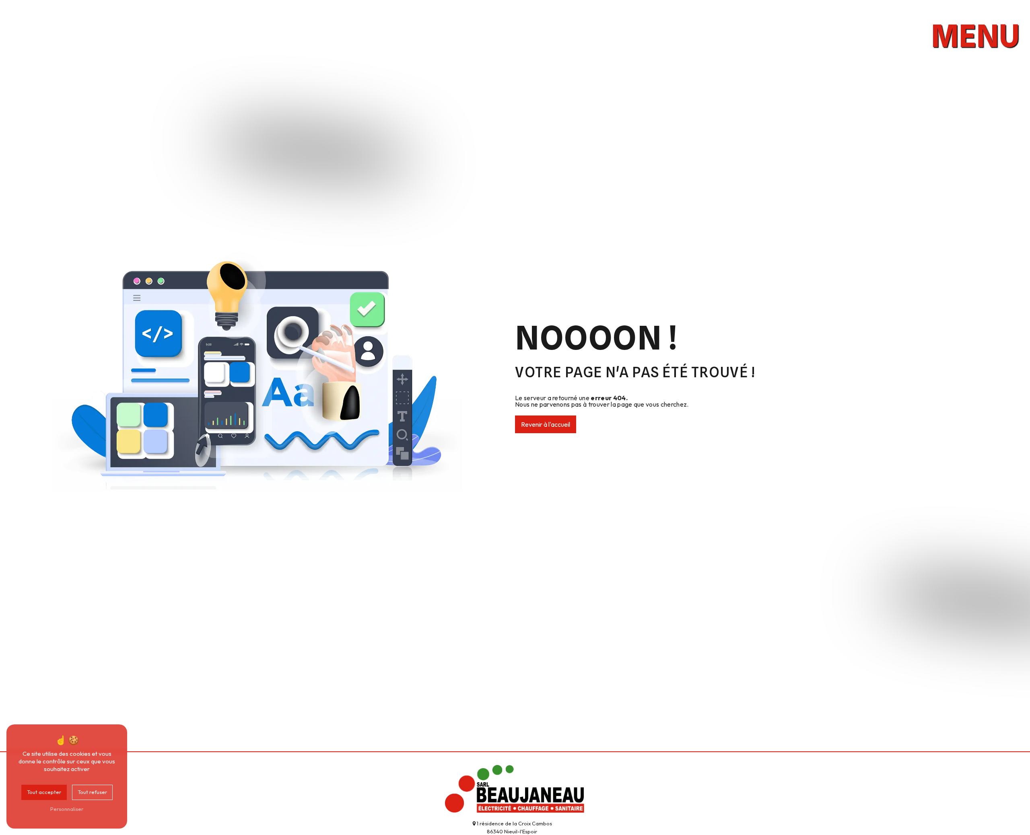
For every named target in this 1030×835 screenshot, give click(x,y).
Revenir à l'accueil (545, 424)
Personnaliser (66, 809)
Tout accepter (44, 792)
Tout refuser (92, 792)
